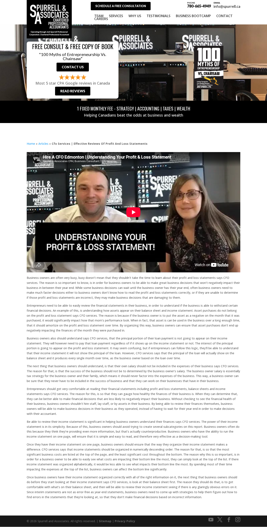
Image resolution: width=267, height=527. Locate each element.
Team (98, 15)
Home (31, 144)
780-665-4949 (199, 4)
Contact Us (73, 67)
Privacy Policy (125, 521)
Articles (43, 144)
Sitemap (105, 521)
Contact (224, 15)
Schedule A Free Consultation (120, 6)
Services (116, 15)
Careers (101, 18)
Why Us (134, 15)
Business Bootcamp (193, 15)
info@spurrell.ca (227, 6)
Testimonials (158, 15)
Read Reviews (72, 91)
